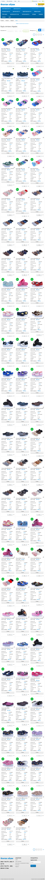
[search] (30, 8)
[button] (19, 1)
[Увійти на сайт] (42, 1)
